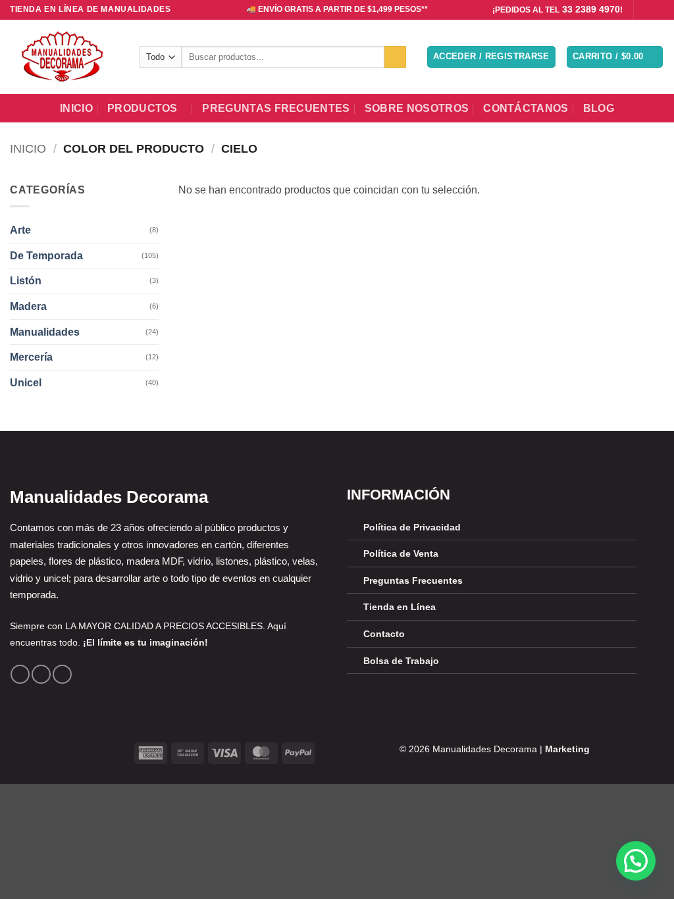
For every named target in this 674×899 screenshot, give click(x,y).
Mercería (31, 357)
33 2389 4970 (591, 9)
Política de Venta (400, 553)
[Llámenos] (62, 674)
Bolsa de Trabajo (401, 660)
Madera (28, 306)
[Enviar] (395, 57)
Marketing (567, 749)
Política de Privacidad (412, 527)
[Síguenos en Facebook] (645, 9)
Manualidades (45, 332)
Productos (142, 108)
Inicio (76, 108)
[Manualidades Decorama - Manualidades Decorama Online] (64, 57)
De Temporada (46, 255)
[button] (491, 57)
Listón (25, 280)
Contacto (384, 634)
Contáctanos (526, 108)
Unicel (25, 382)
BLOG (598, 108)
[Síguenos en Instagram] (657, 9)
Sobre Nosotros (417, 108)
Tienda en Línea (399, 607)
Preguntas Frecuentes (276, 108)
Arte (20, 230)
